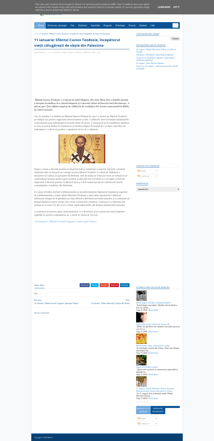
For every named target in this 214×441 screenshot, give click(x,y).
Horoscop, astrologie (57, 25)
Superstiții (95, 25)
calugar (64, 52)
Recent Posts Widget (142, 401)
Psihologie (120, 25)
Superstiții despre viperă (147, 367)
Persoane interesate (157, 410)
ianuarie (78, 52)
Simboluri (82, 25)
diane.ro (50, 437)
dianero (71, 52)
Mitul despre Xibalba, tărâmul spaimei (153, 303)
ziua (98, 52)
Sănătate (143, 25)
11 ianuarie (55, 52)
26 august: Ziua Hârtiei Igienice (150, 63)
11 (49, 52)
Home (41, 25)
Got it (176, 7)
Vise (72, 25)
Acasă (36, 34)
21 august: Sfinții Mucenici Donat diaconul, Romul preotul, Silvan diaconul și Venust (155, 389)
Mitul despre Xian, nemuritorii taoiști (152, 346)
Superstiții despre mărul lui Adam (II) (153, 324)
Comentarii (144, 176)
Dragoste (108, 25)
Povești (132, 25)
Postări (143, 171)
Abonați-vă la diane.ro (143, 410)
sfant (94, 52)
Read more (153, 310)
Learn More (164, 7)
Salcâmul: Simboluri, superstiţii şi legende (154, 55)
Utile (152, 25)
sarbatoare (87, 52)
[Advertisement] (58, 77)
